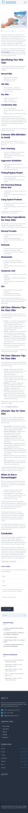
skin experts (13, 561)
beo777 (7, 673)
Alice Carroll (8, 660)
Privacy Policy (6, 726)
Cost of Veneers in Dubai (11, 637)
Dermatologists (5, 52)
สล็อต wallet (8, 678)
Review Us (5, 737)
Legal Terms (6, 729)
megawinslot (8, 664)
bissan (14, 31)
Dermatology (19, 13)
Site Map (5, 734)
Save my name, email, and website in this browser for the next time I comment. (13, 590)
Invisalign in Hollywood (12, 406)
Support (5, 731)
